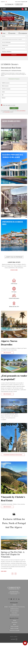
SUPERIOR (13, 639)
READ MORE (3, 571)
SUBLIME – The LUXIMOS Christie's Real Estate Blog (14, 606)
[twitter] (14, 599)
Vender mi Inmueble (14, 626)
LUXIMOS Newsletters (14, 608)
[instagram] (16, 599)
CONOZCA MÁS (14, 270)
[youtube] (11, 599)
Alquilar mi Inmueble (14, 628)
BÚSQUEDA (14, 54)
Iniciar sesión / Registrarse (20, 1)
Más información (7, 352)
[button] (12, 573)
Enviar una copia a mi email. (9, 105)
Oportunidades (14, 622)
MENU (4, 9)
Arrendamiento (23, 33)
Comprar (14, 620)
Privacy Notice (14, 612)
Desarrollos (12, 33)
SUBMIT (14, 108)
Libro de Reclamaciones (14, 614)
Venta (4, 33)
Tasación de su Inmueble (14, 630)
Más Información (7, 506)
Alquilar (14, 624)
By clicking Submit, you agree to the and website (14, 111)
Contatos (14, 604)
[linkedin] (18, 599)
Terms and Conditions (21, 110)
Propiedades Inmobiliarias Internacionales (13, 454)
